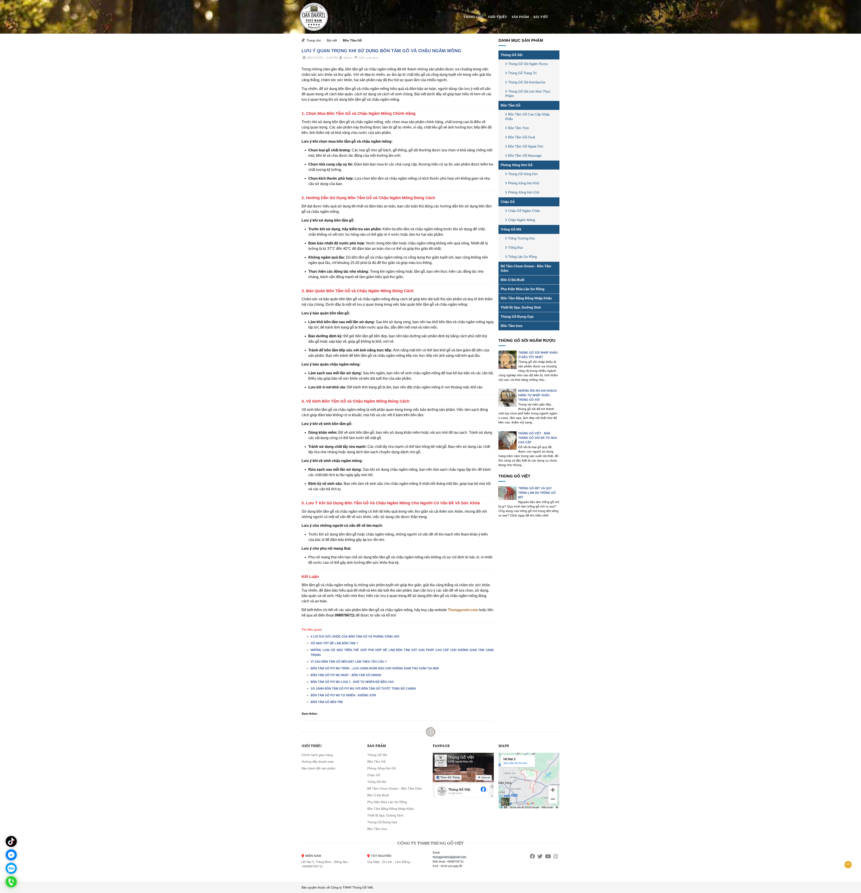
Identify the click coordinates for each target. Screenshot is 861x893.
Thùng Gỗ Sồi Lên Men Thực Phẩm (528, 93)
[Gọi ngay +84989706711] (11, 881)
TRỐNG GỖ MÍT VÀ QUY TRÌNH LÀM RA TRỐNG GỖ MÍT (537, 493)
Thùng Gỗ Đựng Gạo (517, 316)
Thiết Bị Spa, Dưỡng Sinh (521, 307)
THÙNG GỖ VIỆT (514, 476)
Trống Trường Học (521, 238)
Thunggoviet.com (463, 610)
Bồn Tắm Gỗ (352, 40)
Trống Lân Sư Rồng (522, 257)
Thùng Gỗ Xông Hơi (522, 174)
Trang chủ (473, 17)
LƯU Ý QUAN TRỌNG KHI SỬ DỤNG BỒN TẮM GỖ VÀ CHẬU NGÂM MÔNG (381, 50)
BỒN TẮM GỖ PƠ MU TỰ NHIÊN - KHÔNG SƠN (343, 695)
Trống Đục (515, 247)
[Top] (848, 864)
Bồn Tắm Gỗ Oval (521, 137)
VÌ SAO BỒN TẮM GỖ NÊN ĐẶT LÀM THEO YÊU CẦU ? (349, 661)
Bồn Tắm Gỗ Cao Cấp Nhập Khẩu (527, 116)
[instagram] (555, 856)
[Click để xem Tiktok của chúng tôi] (11, 841)
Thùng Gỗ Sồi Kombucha (526, 82)
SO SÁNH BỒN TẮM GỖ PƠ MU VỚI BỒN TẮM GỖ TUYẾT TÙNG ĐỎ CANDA (363, 688)
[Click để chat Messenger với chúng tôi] (11, 854)
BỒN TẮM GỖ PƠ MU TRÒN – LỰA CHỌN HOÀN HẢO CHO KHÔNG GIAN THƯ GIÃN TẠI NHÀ (375, 668)
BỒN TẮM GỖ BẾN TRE (327, 702)
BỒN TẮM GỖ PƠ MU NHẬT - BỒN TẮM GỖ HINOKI (346, 675)
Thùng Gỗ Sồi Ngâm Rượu (528, 64)
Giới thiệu (497, 17)
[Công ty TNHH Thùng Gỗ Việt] (313, 16)
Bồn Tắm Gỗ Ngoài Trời (525, 146)
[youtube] (548, 856)
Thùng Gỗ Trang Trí (522, 73)
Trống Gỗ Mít (511, 229)
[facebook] (532, 856)
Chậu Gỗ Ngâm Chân (524, 211)
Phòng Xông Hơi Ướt (523, 192)
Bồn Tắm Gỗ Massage (524, 155)
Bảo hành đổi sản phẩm (318, 768)
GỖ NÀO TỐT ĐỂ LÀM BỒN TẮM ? (334, 643)
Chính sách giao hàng (317, 755)
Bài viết (540, 17)
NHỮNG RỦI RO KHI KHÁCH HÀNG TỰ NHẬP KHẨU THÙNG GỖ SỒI (537, 395)
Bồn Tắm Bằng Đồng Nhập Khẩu (526, 298)
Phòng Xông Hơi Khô (523, 183)
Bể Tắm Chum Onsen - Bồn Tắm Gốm (526, 268)
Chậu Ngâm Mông (521, 220)
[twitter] (540, 856)
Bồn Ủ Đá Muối (512, 280)
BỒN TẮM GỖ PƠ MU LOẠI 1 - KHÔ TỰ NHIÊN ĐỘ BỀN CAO (352, 682)
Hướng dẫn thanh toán (318, 761)
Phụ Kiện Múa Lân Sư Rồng (522, 289)
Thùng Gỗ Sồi (511, 55)
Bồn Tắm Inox (511, 326)
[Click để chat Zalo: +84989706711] (11, 868)
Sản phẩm (520, 17)
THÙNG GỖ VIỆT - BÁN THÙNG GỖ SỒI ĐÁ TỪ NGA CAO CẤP (537, 438)
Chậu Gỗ (508, 202)
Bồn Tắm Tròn (518, 128)
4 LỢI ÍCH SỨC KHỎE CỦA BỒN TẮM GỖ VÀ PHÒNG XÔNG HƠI (355, 636)
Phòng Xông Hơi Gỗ (517, 165)
